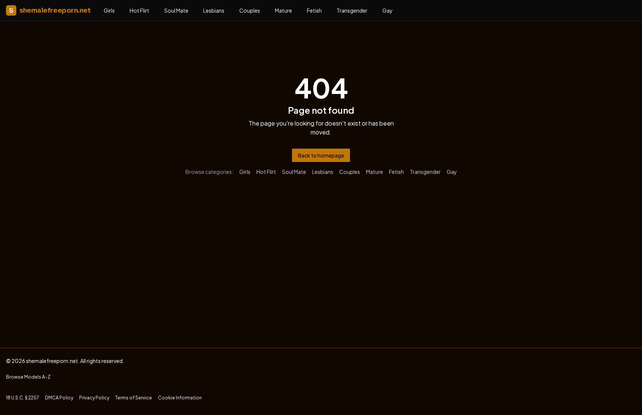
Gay (387, 10)
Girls (109, 10)
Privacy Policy (94, 398)
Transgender (352, 10)
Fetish (314, 10)
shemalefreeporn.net (49, 10)
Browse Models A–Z (28, 377)
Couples (249, 10)
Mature (283, 10)
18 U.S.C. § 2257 (22, 398)
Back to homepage (321, 155)
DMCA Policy (59, 398)
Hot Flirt (139, 10)
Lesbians (213, 10)
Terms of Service (133, 398)
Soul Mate (176, 10)
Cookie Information (180, 398)
